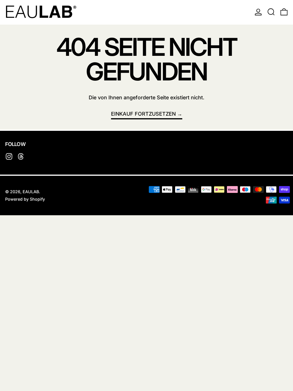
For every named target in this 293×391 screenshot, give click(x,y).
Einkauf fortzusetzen (143, 114)
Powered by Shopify (25, 199)
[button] (271, 11)
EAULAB (31, 191)
